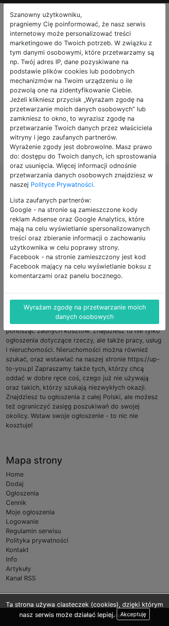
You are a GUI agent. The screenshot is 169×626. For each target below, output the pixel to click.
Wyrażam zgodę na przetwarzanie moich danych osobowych (85, 311)
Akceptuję (133, 614)
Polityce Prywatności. (63, 184)
